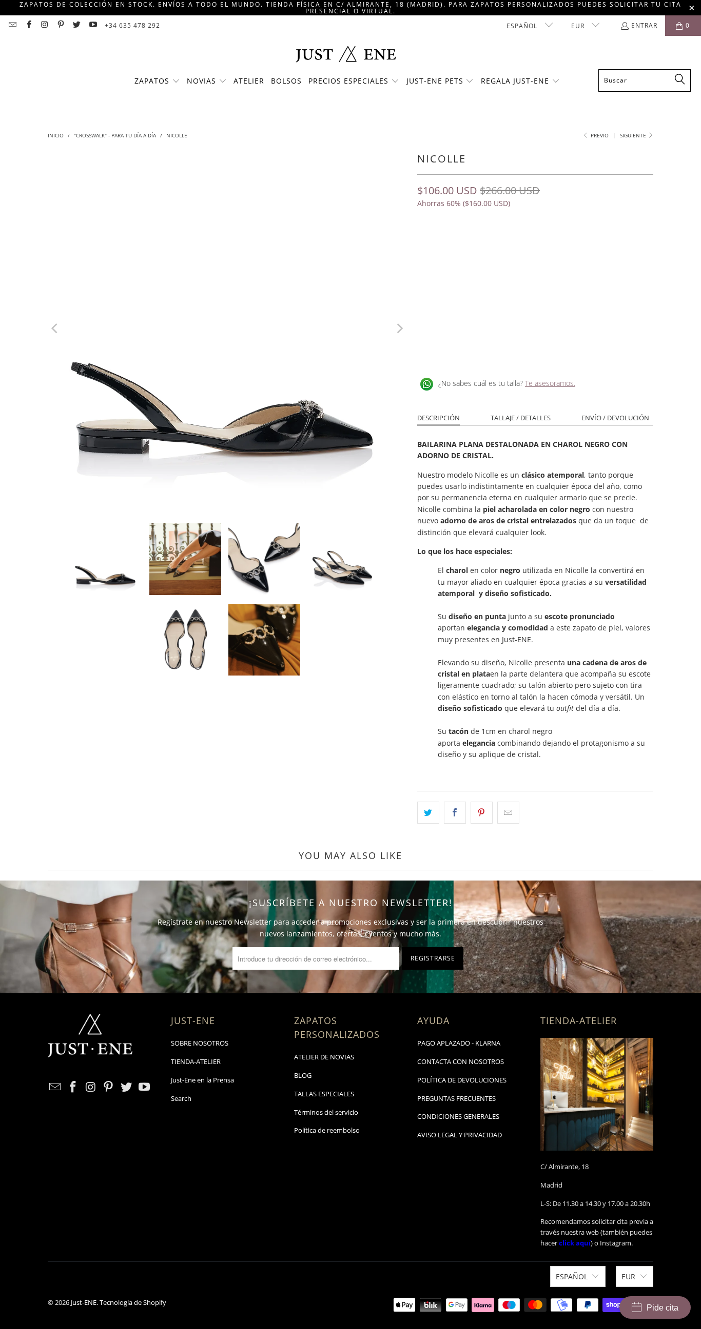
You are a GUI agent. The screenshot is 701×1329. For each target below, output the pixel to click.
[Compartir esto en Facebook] (455, 812)
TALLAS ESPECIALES (324, 1093)
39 (526, 248)
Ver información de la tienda (469, 350)
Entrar (644, 25)
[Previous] (55, 328)
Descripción (438, 417)
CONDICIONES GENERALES (458, 1116)
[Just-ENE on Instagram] (44, 25)
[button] (157, 81)
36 (452, 248)
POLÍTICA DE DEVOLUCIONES (462, 1080)
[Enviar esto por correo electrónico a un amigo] (508, 812)
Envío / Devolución (615, 417)
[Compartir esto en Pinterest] (482, 812)
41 (575, 248)
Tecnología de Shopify (133, 1302)
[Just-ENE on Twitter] (76, 25)
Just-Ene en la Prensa (202, 1080)
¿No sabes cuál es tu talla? (506, 383)
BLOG (302, 1075)
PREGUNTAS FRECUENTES (456, 1098)
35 (427, 248)
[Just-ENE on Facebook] (28, 25)
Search (181, 1098)
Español (523, 26)
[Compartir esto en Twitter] (428, 812)
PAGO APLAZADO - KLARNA (458, 1043)
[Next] (399, 328)
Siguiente (634, 135)
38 (501, 248)
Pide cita (662, 1307)
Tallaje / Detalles (521, 417)
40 (550, 248)
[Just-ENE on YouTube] (92, 25)
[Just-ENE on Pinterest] (60, 25)
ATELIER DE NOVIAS (324, 1056)
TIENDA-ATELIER (196, 1061)
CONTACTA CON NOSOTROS (460, 1061)
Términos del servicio (326, 1112)
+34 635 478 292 (132, 25)
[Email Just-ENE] (12, 25)
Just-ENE (83, 1302)
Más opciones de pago (595, 311)
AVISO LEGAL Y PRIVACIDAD (459, 1134)
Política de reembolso (327, 1130)
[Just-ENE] (345, 55)
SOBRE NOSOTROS (199, 1043)
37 (476, 248)
